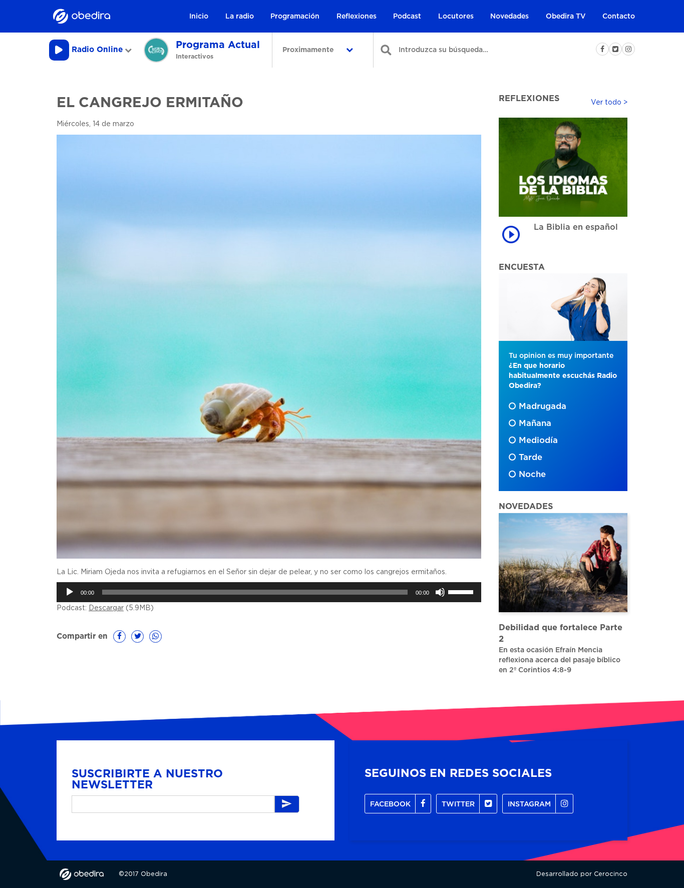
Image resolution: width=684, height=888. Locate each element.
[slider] (462, 591)
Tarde (530, 458)
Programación (294, 16)
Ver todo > (609, 102)
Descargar (106, 608)
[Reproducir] (70, 592)
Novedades (509, 16)
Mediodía (538, 440)
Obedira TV (566, 16)
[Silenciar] (440, 592)
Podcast (407, 16)
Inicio (198, 16)
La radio (239, 16)
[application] (269, 592)
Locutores (456, 16)
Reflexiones (356, 16)
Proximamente (309, 50)
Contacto (618, 16)
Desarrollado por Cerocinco (581, 874)
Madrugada (542, 406)
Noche (532, 475)
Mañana (535, 423)
